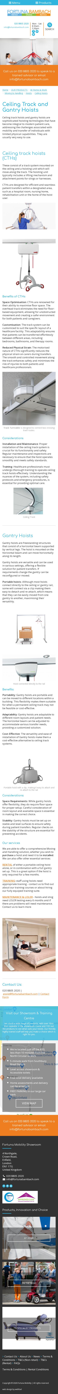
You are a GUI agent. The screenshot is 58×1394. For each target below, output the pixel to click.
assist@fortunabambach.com (20, 994)
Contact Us (9, 1356)
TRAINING (8, 880)
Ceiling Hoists (41, 93)
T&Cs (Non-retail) (27, 1360)
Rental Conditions (38, 1369)
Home (5, 89)
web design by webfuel (12, 1389)
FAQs (16, 1363)
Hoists (29, 93)
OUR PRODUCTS (19, 89)
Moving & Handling (14, 93)
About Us (24, 1356)
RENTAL (7, 864)
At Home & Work (38, 89)
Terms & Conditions (14, 1369)
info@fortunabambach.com (16, 27)
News (35, 1356)
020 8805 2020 (21, 24)
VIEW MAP (29, 1103)
